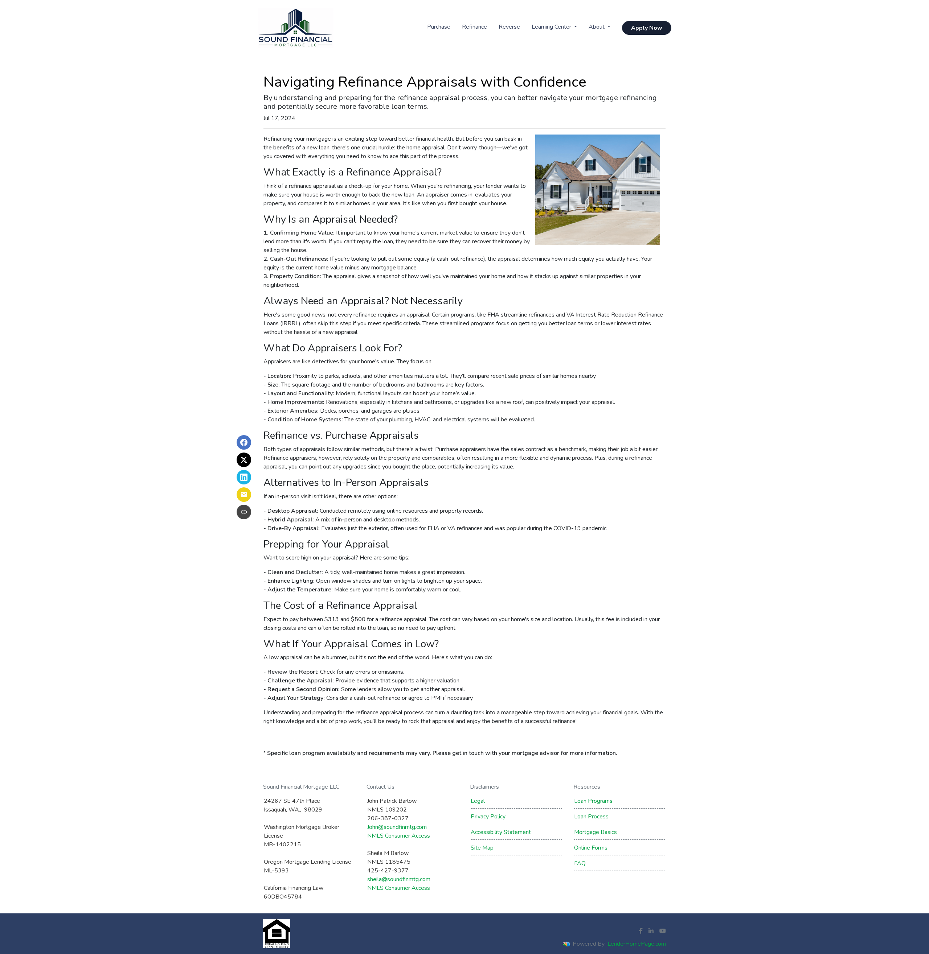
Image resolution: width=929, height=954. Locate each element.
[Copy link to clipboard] (244, 512)
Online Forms (590, 848)
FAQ (580, 863)
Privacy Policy (488, 817)
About (597, 27)
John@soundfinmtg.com (397, 827)
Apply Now (646, 28)
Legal (478, 801)
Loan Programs (593, 801)
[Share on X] (244, 460)
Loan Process (591, 817)
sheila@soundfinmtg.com (398, 879)
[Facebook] (641, 931)
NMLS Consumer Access (398, 836)
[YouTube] (662, 931)
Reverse (509, 27)
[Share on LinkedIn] (244, 477)
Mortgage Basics (595, 832)
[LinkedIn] (651, 931)
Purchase (438, 27)
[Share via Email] (244, 494)
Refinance (474, 27)
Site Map (482, 848)
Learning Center (552, 27)
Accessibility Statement (501, 832)
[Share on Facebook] (244, 442)
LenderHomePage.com (636, 944)
